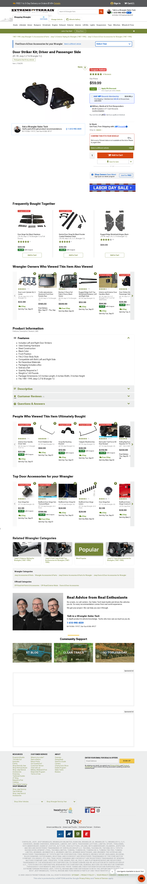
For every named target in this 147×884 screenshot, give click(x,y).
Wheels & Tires (128, 25)
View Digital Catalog (20, 784)
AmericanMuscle (54, 827)
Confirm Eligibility (98, 111)
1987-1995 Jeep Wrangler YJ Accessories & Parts (31, 37)
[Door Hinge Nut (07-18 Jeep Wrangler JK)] (27, 491)
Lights (92, 25)
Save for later (114, 162)
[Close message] (134, 31)
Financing (16, 774)
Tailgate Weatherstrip (87, 443)
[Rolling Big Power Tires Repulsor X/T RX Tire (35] (128, 431)
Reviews (58, 772)
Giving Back (59, 759)
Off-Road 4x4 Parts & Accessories (26, 585)
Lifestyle (22, 25)
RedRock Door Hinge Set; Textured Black (47, 505)
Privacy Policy (115, 765)
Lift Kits (85, 25)
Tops (110, 25)
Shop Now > (80, 31)
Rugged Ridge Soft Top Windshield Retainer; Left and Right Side (88, 295)
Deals (15, 25)
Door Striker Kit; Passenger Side (128, 295)
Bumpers (37, 25)
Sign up (127, 761)
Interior (78, 25)
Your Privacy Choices (106, 875)
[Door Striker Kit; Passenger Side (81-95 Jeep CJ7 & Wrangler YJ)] (128, 281)
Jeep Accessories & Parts (23, 575)
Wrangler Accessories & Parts (46, 575)
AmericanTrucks (70, 827)
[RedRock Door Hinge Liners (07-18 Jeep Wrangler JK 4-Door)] (88, 491)
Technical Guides (19, 776)
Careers (58, 764)
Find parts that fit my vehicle (24, 60)
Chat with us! (35, 768)
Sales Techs (59, 770)
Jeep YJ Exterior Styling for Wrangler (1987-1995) (68, 37)
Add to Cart (117, 155)
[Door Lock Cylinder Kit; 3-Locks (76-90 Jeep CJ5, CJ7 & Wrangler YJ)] (27, 281)
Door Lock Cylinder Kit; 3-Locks (27, 295)
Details (57, 3)
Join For (126, 175)
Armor (29, 25)
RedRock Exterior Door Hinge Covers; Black (127, 504)
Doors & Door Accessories (69, 585)
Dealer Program (60, 768)
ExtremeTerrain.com (32, 11)
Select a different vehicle (100, 148)
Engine (55, 25)
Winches (116, 25)
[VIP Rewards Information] (126, 126)
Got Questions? (36, 764)
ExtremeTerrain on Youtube (92, 810)
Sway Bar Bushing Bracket (67, 444)
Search (101, 11)
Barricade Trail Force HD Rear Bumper (107, 444)
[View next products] (132, 296)
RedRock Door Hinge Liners (87, 505)
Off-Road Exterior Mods (49, 585)
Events (15, 764)
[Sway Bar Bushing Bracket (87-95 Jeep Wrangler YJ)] (68, 431)
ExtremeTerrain (85, 827)
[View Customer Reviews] (96, 74)
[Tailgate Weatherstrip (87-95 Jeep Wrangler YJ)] (88, 431)
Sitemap (75, 875)
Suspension (101, 25)
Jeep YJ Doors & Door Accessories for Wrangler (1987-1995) (110, 37)
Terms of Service (101, 878)
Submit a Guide (60, 761)
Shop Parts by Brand (20, 768)
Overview (58, 757)
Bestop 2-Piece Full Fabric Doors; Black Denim (67, 296)
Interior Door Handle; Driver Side (26, 445)
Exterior (70, 25)
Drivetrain (47, 25)
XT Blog (15, 778)
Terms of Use (35, 774)
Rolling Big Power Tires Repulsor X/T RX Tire (127, 444)
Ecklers (97, 827)
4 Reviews (107, 74)
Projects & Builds (18, 757)
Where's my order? (37, 757)
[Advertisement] (73, 689)
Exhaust (62, 25)
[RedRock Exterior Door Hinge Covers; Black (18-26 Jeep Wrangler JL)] (128, 491)
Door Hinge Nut (26, 503)
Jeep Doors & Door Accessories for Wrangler (110, 575)
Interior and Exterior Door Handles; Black (108, 295)
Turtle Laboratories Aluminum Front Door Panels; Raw (47, 296)
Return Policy (35, 761)
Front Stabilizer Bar (46, 443)
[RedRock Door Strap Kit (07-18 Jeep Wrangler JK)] (68, 491)
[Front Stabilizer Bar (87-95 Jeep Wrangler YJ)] (47, 431)
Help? (131, 148)
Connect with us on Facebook (87, 810)
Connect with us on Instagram (98, 810)
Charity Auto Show (61, 766)
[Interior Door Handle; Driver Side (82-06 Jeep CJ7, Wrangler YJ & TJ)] (27, 431)
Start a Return (36, 759)
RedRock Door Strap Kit (67, 503)
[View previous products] (15, 296)
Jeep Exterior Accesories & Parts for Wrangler (75, 575)
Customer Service (37, 766)
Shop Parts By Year (19, 766)
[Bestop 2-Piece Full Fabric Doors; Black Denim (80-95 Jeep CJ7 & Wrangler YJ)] (68, 281)
